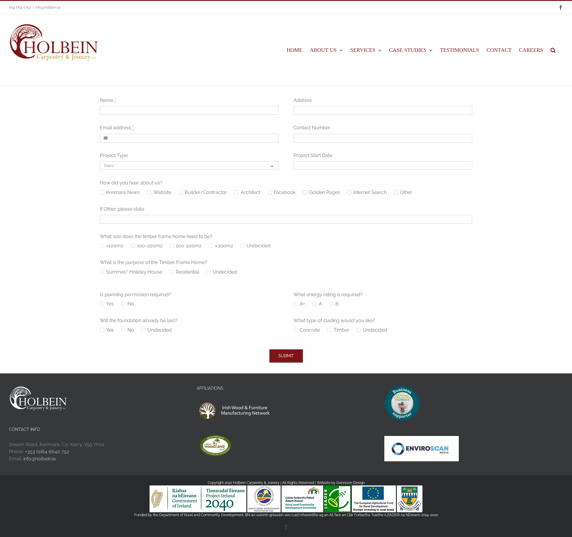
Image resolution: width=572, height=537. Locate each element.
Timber (341, 330)
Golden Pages (324, 192)
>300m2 (224, 246)
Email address (117, 128)
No (131, 304)
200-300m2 (188, 246)
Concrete (310, 330)
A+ (302, 304)
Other (406, 192)
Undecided (258, 246)
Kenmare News (123, 192)
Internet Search (370, 192)
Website (162, 192)
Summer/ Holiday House (134, 272)
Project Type (114, 155)
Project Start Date (312, 155)
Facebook (285, 192)
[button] (553, 50)
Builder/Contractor (206, 192)
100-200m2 (149, 246)
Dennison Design (350, 483)
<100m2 (114, 246)
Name (108, 100)
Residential (187, 272)
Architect (250, 192)
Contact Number (311, 128)
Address (302, 100)
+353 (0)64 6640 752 (47, 451)
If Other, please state (122, 209)
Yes (110, 304)
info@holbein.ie (47, 7)
